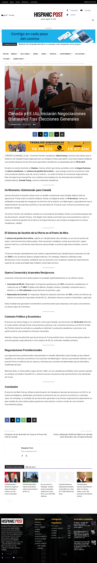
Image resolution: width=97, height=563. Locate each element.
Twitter (7, 558)
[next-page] (10, 500)
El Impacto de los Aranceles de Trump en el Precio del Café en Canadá (26, 435)
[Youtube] (81, 10)
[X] (40, 134)
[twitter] (67, 14)
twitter (73, 15)
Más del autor (31, 467)
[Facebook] (67, 10)
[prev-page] (6, 500)
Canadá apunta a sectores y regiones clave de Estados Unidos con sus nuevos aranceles (11, 489)
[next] (93, 44)
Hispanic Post (16, 124)
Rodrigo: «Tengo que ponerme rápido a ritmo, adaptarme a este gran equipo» (82, 525)
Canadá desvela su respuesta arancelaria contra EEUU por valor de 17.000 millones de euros (66, 489)
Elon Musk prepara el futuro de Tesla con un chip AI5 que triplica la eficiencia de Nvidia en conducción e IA (81, 535)
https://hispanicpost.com (29, 451)
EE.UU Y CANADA (16, 64)
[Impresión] (62, 134)
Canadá (26, 64)
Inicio (6, 64)
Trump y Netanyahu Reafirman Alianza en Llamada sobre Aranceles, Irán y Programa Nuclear (72, 435)
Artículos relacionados (14, 467)
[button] (93, 20)
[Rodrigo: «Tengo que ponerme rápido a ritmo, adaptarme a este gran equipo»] (93, 523)
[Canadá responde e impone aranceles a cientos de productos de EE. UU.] (30, 477)
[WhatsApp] (51, 134)
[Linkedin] (45, 134)
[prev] (89, 44)
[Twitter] (2, 557)
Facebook (74, 10)
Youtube (87, 10)
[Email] (56, 134)
